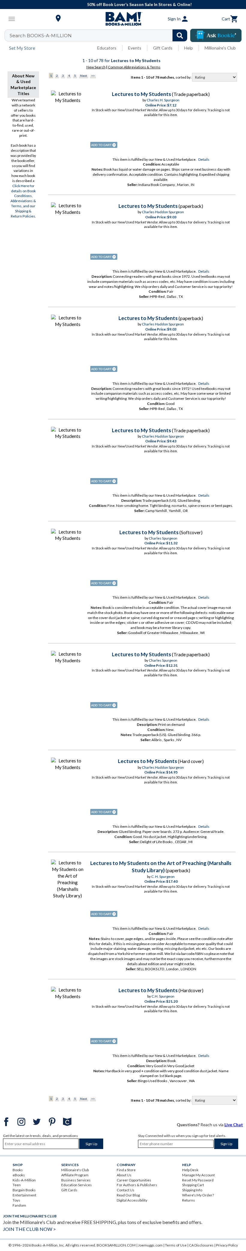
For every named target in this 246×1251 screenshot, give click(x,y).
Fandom (19, 1205)
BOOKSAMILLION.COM (116, 1245)
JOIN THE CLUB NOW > (29, 1229)
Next (83, 75)
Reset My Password (198, 1180)
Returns (188, 1200)
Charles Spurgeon (163, 538)
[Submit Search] (179, 35)
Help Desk (190, 1170)
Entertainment (24, 1195)
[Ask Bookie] (216, 35)
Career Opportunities (134, 1180)
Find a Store (126, 1170)
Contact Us (125, 1190)
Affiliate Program (74, 1175)
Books (18, 1170)
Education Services (76, 1185)
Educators (106, 47)
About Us (124, 1175)
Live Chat (233, 1124)
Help (188, 47)
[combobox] (100, 35)
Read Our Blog (128, 1195)
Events (134, 47)
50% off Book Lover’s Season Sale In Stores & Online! (126, 4)
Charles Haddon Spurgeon (163, 212)
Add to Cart (104, 145)
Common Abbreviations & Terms (134, 67)
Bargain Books (24, 1190)
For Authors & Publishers (137, 1185)
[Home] (123, 19)
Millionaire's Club (220, 47)
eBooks (19, 1175)
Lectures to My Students (141, 94)
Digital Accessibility (132, 1200)
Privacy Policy (227, 1245)
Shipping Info (192, 1190)
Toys (16, 1200)
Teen (17, 1185)
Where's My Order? (198, 1195)
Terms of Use (176, 1245)
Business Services (76, 1180)
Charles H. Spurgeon (163, 100)
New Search (96, 67)
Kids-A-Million (24, 1180)
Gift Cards (162, 47)
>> (93, 75)
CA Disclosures (201, 1245)
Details (203, 159)
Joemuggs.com (150, 1245)
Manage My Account (198, 1175)
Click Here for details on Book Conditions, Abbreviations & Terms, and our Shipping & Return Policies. (23, 201)
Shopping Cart (193, 1185)
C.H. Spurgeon (163, 996)
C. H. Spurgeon (163, 876)
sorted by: (184, 77)
